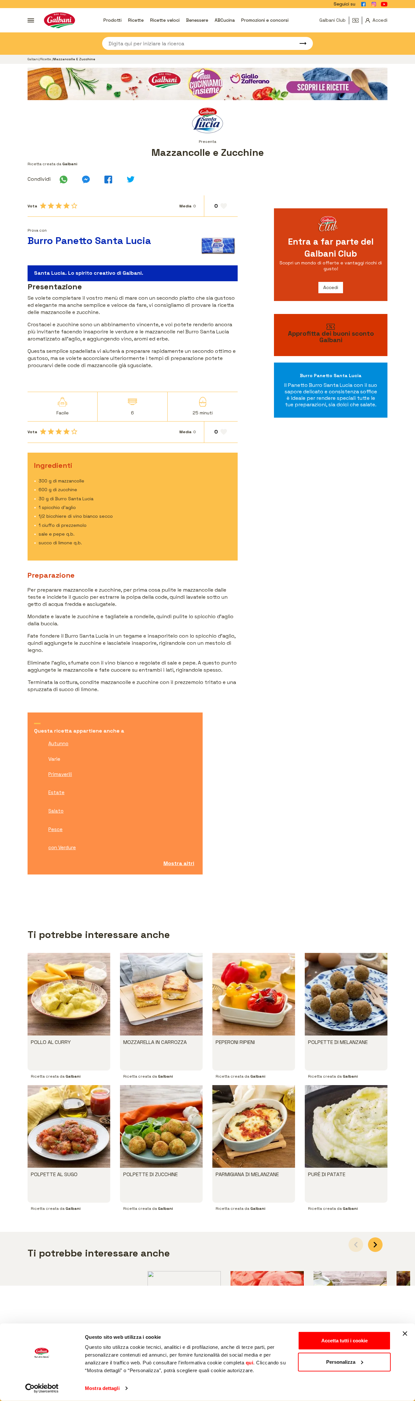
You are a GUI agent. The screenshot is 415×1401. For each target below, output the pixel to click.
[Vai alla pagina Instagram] (374, 4)
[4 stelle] (66, 206)
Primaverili (60, 774)
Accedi (330, 287)
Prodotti (112, 20)
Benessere (197, 20)
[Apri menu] (31, 20)
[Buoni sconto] (357, 20)
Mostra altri (178, 863)
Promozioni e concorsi (265, 20)
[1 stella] (43, 206)
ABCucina (225, 20)
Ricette (136, 20)
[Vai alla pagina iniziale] (59, 20)
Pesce (55, 829)
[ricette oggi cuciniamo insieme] (207, 84)
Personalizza (340, 1361)
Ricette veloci (165, 20)
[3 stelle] (59, 206)
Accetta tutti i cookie (344, 1340)
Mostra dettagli (102, 1388)
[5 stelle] (74, 206)
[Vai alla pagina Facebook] (363, 4)
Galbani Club (332, 20)
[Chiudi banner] (405, 1333)
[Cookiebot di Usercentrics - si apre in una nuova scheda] (42, 1388)
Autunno (58, 743)
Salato (56, 811)
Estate (56, 792)
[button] (375, 1244)
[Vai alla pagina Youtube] (384, 4)
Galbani (33, 59)
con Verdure (62, 847)
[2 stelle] (51, 206)
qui (250, 1362)
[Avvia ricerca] (299, 43)
